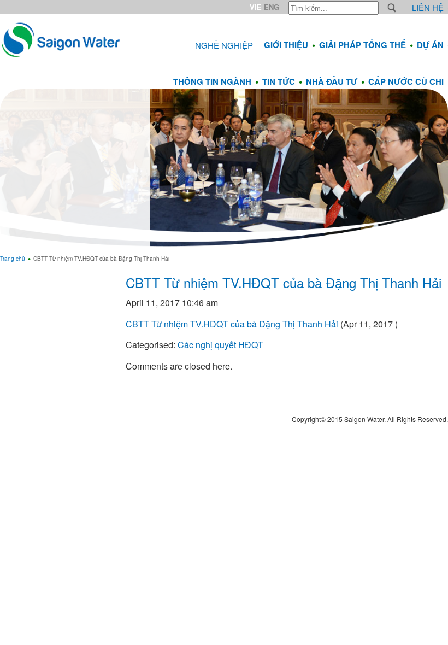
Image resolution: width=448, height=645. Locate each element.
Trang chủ (12, 258)
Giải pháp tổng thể (362, 45)
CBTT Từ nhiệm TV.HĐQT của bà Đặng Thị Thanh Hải (283, 282)
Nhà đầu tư (331, 81)
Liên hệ (428, 7)
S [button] (392, 8)
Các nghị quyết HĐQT (220, 344)
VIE (256, 7)
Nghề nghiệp (224, 45)
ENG (271, 7)
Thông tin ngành (212, 81)
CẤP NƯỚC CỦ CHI (406, 81)
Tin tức (278, 81)
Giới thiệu (286, 45)
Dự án (430, 45)
